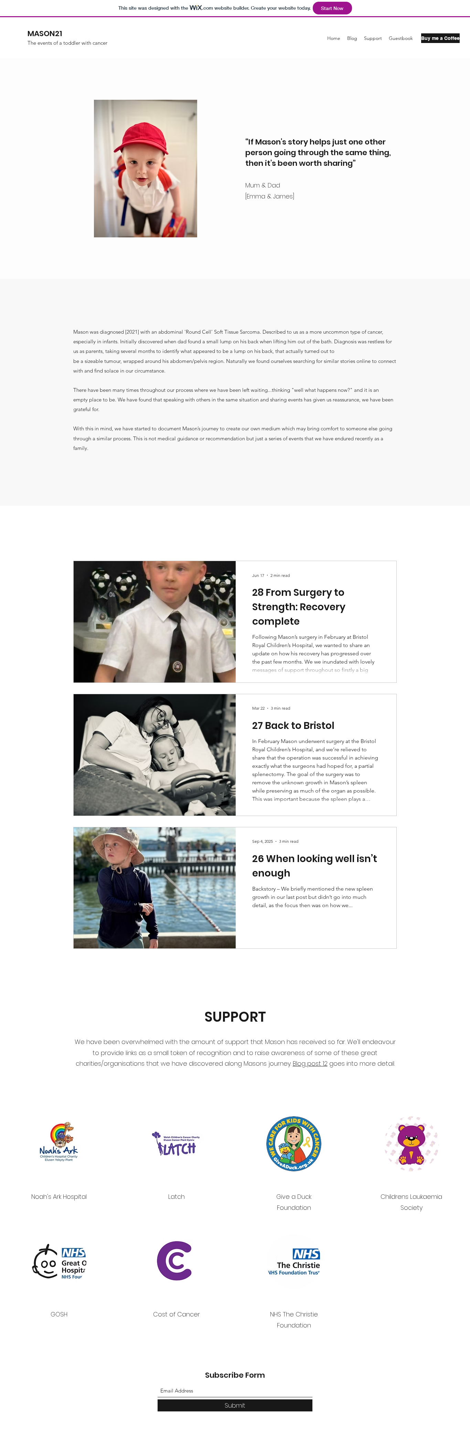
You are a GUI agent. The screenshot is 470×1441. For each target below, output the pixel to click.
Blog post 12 (310, 1063)
